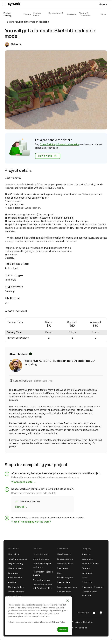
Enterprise (13, 573)
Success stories (65, 559)
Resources (62, 568)
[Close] (67, 601)
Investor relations (90, 563)
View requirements (21, 482)
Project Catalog (7, 14)
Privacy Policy (58, 622)
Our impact (87, 573)
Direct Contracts (16, 591)
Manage (63, 629)
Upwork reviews (65, 563)
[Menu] (4, 4)
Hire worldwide (15, 596)
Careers (86, 568)
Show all (19, 506)
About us (86, 554)
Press (84, 577)
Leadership (87, 559)
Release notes (64, 591)
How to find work (41, 554)
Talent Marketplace (17, 559)
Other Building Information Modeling (60, 144)
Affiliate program (65, 577)
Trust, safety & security (93, 587)
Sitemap (83, 628)
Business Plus (15, 577)
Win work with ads (41, 580)
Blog (59, 573)
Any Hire (12, 582)
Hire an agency (15, 568)
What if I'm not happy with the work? (31, 521)
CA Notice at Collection (81, 622)
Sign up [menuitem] (103, 4)
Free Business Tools (67, 587)
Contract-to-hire (16, 587)
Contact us (87, 582)
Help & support (64, 554)
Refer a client (63, 582)
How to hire (13, 554)
